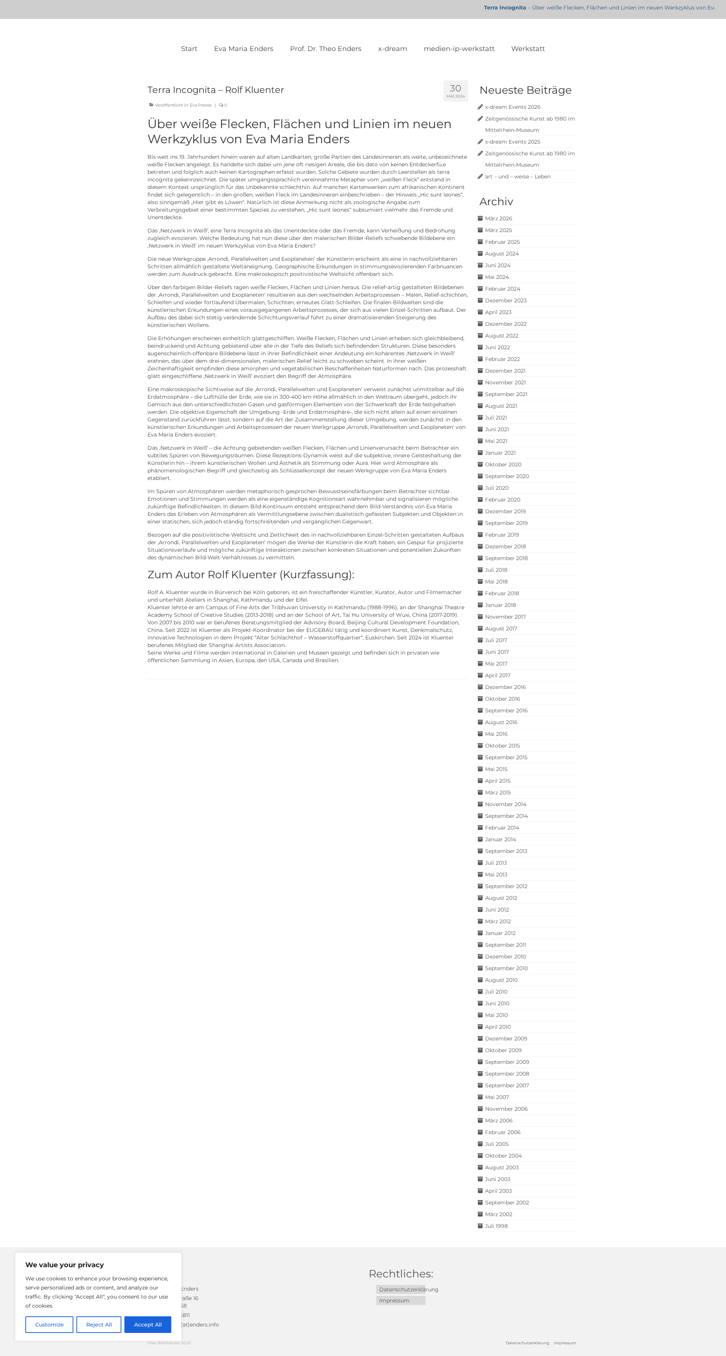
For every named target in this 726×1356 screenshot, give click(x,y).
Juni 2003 (497, 1179)
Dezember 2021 (505, 370)
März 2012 (498, 921)
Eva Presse (201, 105)
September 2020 (507, 476)
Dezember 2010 (505, 956)
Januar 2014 (500, 839)
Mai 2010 (496, 1015)
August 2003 (502, 1167)
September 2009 (507, 1062)
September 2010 (506, 968)
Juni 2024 (497, 265)
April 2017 (497, 675)
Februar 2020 (502, 499)
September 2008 (507, 1073)
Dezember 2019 (505, 511)
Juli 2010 (496, 991)
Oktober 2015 (502, 745)
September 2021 (506, 394)
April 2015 (497, 780)
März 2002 (498, 1214)
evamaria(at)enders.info (187, 1324)
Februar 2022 (502, 359)
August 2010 (501, 980)
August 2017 (501, 628)
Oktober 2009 (503, 1050)
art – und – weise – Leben (518, 176)
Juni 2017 (497, 652)
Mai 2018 (496, 581)
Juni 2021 (497, 429)
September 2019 (506, 523)
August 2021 (501, 405)
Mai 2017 (496, 663)
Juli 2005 (497, 1144)
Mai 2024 (497, 277)
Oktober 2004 (503, 1155)
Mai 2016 (496, 734)
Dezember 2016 (505, 687)
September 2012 (506, 886)
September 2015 (506, 757)
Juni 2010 (497, 1003)
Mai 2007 (497, 1097)
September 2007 (507, 1085)
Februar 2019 (502, 534)
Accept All (148, 1324)
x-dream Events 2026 (513, 107)
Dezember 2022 (506, 323)
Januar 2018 (500, 605)
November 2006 (506, 1108)
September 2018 (506, 558)
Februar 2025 (502, 241)
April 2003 (498, 1190)
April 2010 (498, 1026)
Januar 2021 (500, 452)
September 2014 (506, 816)
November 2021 (505, 382)
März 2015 (498, 792)
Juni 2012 (497, 909)
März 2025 (498, 230)
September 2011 (505, 944)
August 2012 (501, 898)
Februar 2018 (502, 593)
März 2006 (499, 1120)
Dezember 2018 (505, 546)
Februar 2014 (502, 827)
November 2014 (505, 804)
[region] (98, 1296)
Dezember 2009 (506, 1038)
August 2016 (501, 722)
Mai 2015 (496, 769)
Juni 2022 (497, 347)
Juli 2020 (497, 488)
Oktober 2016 (502, 698)
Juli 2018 (496, 570)
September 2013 (506, 851)
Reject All (99, 1324)
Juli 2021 (496, 417)
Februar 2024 (502, 288)
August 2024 (502, 253)
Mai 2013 (496, 874)
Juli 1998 (496, 1226)
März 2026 (498, 218)
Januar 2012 (500, 933)
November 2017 (505, 616)
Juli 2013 (496, 862)
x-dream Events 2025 (512, 141)
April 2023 (498, 312)
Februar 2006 (503, 1132)
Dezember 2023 (506, 300)
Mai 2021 (496, 441)
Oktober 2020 (503, 464)
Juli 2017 (496, 640)
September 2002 (507, 1202)
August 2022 (501, 335)
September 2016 (506, 710)
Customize (49, 1324)
